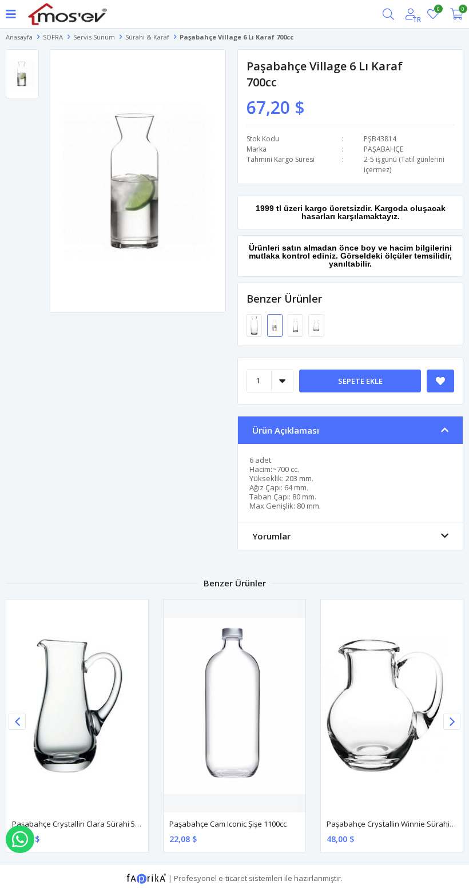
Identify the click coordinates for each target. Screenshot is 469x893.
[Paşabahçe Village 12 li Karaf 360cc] (296, 325)
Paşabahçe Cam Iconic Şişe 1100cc (228, 824)
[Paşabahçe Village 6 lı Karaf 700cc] (275, 325)
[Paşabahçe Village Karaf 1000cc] (255, 325)
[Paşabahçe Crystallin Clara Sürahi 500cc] (77, 706)
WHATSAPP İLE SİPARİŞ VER (20, 839)
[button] (451, 721)
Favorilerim (438, 11)
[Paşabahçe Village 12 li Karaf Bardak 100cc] (316, 325)
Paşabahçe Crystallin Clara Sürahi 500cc (81, 824)
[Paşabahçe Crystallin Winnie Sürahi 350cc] (392, 706)
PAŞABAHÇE (383, 149)
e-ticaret (232, 877)
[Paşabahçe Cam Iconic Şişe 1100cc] (234, 706)
